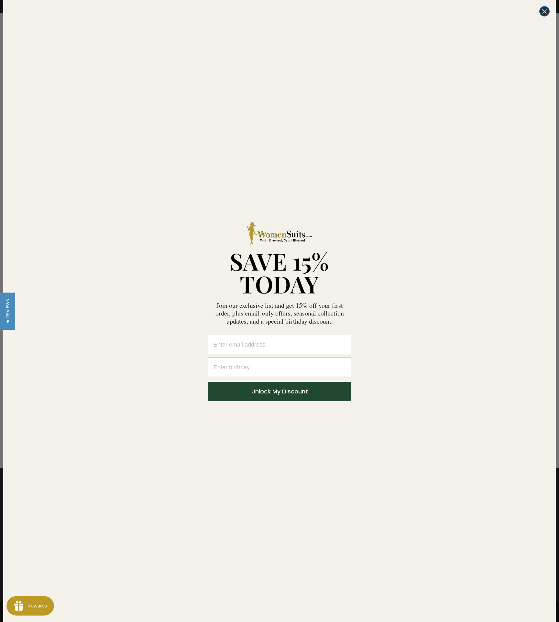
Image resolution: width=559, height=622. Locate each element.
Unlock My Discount (279, 391)
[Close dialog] (544, 11)
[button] (7, 311)
